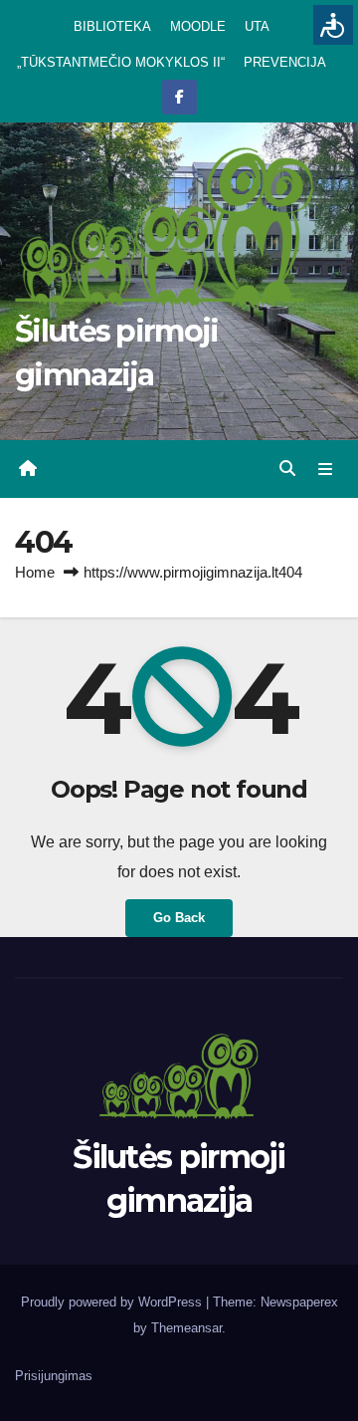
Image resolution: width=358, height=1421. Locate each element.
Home (35, 572)
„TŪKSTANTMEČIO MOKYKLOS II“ (121, 62)
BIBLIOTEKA (112, 26)
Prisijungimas (53, 1375)
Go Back (179, 917)
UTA (257, 26)
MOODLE (198, 26)
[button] (287, 468)
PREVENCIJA (285, 62)
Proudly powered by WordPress (113, 1302)
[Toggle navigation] (325, 469)
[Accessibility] (333, 25)
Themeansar (186, 1327)
